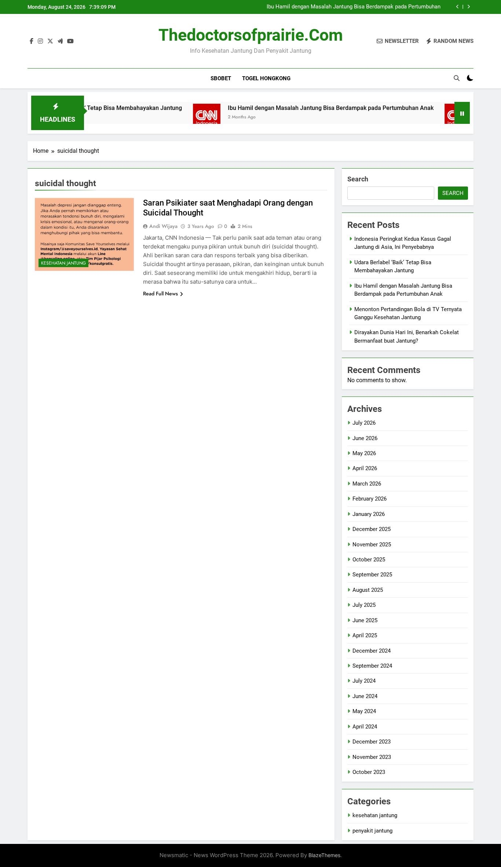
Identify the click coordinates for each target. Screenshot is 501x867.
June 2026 (364, 438)
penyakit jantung (372, 830)
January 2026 (368, 514)
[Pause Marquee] (462, 113)
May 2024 (364, 711)
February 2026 (369, 498)
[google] (60, 41)
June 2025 (364, 620)
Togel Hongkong (266, 78)
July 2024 (364, 681)
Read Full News (160, 293)
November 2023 (371, 757)
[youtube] (70, 41)
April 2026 (364, 468)
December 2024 (371, 651)
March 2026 (366, 483)
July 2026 (364, 423)
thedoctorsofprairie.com (250, 35)
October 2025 (368, 559)
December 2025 (371, 529)
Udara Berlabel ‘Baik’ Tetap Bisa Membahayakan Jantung (87, 107)
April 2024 (364, 726)
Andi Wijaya (163, 226)
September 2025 (372, 574)
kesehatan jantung (63, 263)
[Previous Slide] (457, 7)
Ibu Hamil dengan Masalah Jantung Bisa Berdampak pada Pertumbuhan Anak (353, 7)
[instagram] (40, 41)
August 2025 (367, 590)
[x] (50, 41)
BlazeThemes (324, 855)
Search (357, 179)
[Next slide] (468, 7)
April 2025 (364, 635)
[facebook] (32, 41)
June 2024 (364, 696)
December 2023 (371, 741)
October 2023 (368, 772)
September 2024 (372, 666)
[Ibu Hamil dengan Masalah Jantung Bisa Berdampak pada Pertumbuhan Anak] (187, 117)
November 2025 (371, 544)
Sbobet (221, 78)
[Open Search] (457, 78)
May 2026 (364, 453)
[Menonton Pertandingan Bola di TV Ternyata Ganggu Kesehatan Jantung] (439, 117)
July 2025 (364, 605)
